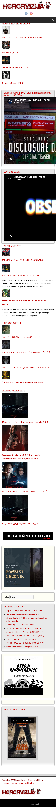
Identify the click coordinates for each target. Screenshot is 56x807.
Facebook (26, 13)
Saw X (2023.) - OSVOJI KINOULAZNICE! (22, 38)
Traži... (6, 597)
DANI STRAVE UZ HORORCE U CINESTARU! (22, 260)
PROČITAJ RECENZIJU (22, 721)
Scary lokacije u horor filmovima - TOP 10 (26, 352)
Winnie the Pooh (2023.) (15, 68)
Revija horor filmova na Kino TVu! (21, 276)
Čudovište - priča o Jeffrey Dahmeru (22, 383)
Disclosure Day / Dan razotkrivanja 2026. (25, 422)
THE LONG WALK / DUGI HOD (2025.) (20, 524)
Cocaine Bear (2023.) (13, 83)
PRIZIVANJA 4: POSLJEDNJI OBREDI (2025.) (24, 492)
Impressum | (6, 783)
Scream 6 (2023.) (10, 53)
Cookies (31, 783)
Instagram (31, 13)
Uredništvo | (23, 783)
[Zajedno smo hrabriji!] (28, 5)
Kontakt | (14, 783)
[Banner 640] (28, 539)
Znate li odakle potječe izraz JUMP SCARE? (25, 368)
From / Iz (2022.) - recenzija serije (21, 337)
